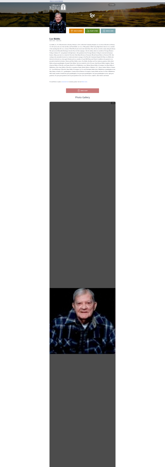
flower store (84, 81)
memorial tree (65, 81)
